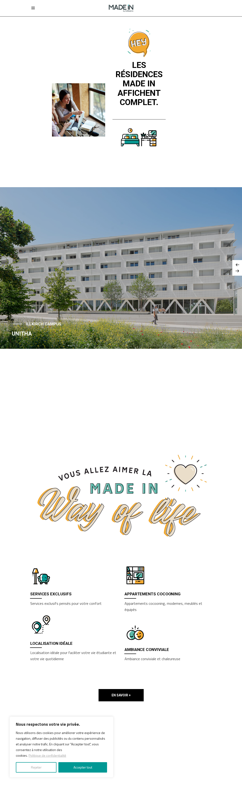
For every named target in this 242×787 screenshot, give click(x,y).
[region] (61, 747)
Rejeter (36, 767)
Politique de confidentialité (47, 755)
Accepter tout (82, 767)
